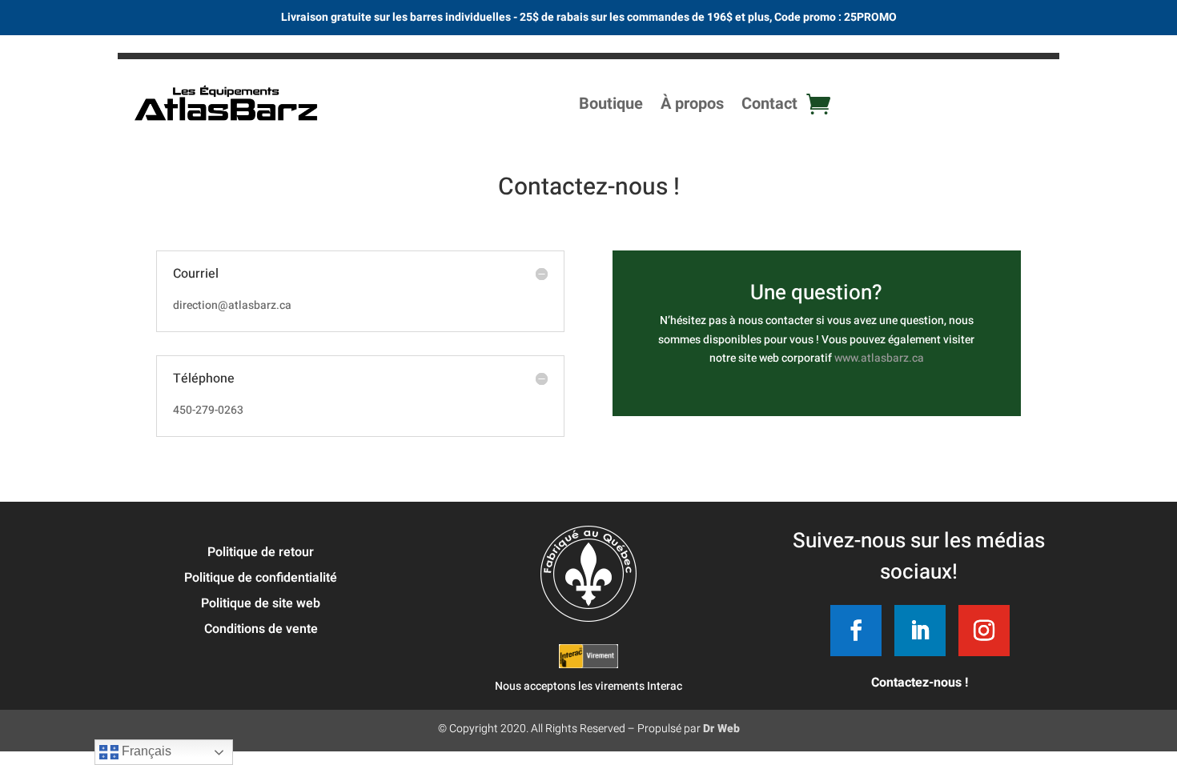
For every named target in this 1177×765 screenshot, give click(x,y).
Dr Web (721, 728)
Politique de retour (260, 552)
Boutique (611, 103)
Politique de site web (260, 603)
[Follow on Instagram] (984, 630)
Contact (769, 103)
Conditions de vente (261, 629)
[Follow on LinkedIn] (920, 630)
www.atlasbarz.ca (879, 358)
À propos (692, 103)
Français (145, 751)
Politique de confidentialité (260, 577)
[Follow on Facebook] (856, 630)
